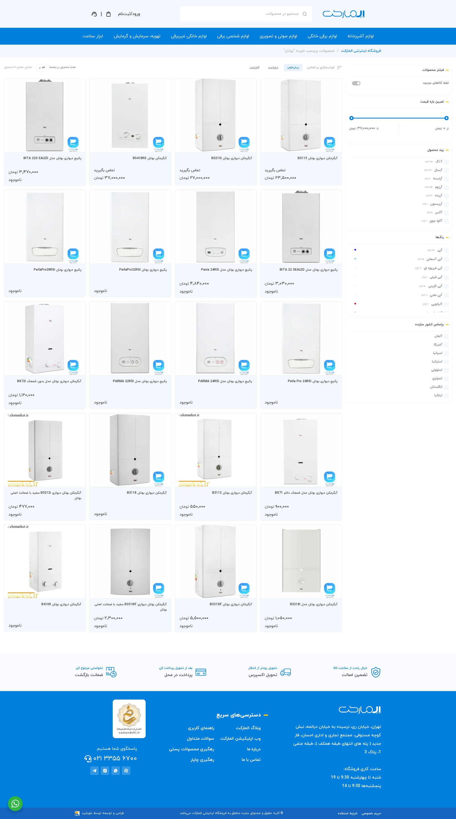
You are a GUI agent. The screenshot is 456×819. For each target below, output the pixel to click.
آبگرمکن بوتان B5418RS (150, 158)
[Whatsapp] (115, 770)
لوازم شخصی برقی (233, 36)
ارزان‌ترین (273, 68)
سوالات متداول (200, 739)
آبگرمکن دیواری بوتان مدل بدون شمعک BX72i (49, 381)
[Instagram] (105, 770)
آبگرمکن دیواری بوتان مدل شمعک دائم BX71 (306, 493)
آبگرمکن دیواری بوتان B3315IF (231, 604)
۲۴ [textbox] (43, 68)
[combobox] (42, 68)
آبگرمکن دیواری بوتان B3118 (147, 493)
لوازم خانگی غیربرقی (189, 36)
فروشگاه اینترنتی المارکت (361, 50)
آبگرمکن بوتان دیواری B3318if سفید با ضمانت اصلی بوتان (130, 607)
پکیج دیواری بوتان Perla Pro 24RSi (313, 381)
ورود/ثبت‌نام (129, 14)
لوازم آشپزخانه (361, 36)
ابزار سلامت (93, 36)
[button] (332, 146)
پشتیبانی (94, 14)
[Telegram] (94, 770)
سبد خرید (108, 14)
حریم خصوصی (371, 813)
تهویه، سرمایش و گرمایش (137, 36)
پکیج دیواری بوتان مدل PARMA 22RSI (140, 381)
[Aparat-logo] (126, 770)
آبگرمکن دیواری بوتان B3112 (232, 493)
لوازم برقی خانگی (322, 36)
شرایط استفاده (347, 813)
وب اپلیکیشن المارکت (240, 739)
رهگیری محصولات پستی (191, 749)
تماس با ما (251, 760)
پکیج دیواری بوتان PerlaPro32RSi (143, 270)
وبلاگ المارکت (248, 728)
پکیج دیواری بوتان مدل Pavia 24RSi (226, 270)
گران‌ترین (254, 68)
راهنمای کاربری (201, 728)
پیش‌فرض (293, 68)
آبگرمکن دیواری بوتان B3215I (231, 158)
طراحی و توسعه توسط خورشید (103, 813)
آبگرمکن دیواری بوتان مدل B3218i (314, 604)
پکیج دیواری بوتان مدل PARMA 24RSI (225, 381)
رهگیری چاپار (202, 760)
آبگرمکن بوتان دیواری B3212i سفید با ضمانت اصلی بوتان (46, 495)
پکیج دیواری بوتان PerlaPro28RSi (57, 270)
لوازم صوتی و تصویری (278, 36)
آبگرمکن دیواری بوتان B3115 (318, 158)
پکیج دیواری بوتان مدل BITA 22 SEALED (309, 270)
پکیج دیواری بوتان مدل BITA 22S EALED (52, 158)
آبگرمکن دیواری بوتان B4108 (61, 604)
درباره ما (254, 749)
